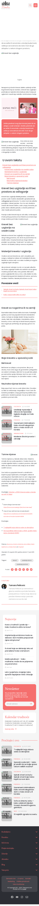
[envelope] (27, 897)
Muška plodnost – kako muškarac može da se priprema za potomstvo (19, 661)
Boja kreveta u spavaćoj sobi (16, 176)
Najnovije (10, 619)
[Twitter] (16, 569)
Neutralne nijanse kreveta (17, 181)
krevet (15, 560)
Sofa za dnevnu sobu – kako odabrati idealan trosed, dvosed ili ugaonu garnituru (25, 804)
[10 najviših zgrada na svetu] (7, 816)
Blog (3, 864)
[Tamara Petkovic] (4, 586)
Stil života (17, 406)
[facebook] (12, 897)
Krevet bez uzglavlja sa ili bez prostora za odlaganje (19, 166)
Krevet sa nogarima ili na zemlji (17, 174)
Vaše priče (5, 870)
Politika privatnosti (23, 881)
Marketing (11, 881)
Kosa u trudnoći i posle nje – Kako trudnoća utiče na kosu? (18, 625)
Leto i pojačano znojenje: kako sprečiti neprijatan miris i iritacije (19, 673)
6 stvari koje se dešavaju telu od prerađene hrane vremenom (19, 649)
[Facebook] (12, 569)
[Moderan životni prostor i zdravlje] (7, 438)
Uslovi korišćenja (18, 884)
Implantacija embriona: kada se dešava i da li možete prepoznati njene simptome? (19, 637)
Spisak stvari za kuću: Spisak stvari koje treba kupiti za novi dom (20, 290)
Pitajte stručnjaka (8, 848)
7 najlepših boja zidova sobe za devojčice (19, 528)
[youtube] (17, 897)
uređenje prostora (22, 564)
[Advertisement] (20, 25)
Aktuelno (5, 859)
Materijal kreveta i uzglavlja (16, 172)
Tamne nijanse (13, 183)
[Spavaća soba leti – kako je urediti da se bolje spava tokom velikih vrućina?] (7, 763)
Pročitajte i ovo (10, 740)
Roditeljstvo (6, 832)
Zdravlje (5, 853)
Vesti (15, 811)
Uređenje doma (18, 433)
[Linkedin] (19, 569)
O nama (20, 878)
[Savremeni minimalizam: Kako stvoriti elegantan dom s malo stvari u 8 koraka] (7, 424)
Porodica (17, 420)
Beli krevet (11, 178)
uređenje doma (27, 560)
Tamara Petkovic (17, 585)
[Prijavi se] (31, 703)
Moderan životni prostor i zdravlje (24, 437)
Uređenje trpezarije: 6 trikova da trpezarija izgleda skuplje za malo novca (24, 413)
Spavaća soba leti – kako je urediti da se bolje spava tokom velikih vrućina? (25, 764)
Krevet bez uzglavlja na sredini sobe (19, 169)
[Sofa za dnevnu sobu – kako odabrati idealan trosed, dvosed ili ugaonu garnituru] (7, 802)
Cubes (24, 889)
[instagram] (22, 897)
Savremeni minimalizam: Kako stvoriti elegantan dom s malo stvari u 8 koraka (24, 426)
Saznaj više (9, 729)
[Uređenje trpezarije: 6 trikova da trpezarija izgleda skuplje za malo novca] (7, 411)
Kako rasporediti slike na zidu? (15, 295)
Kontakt (28, 878)
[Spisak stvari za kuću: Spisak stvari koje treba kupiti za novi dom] (7, 776)
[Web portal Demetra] (6, 5)
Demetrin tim (11, 878)
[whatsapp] (27, 569)
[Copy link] (31, 569)
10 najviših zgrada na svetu (25, 814)
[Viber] (23, 569)
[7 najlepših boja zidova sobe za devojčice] (7, 751)
